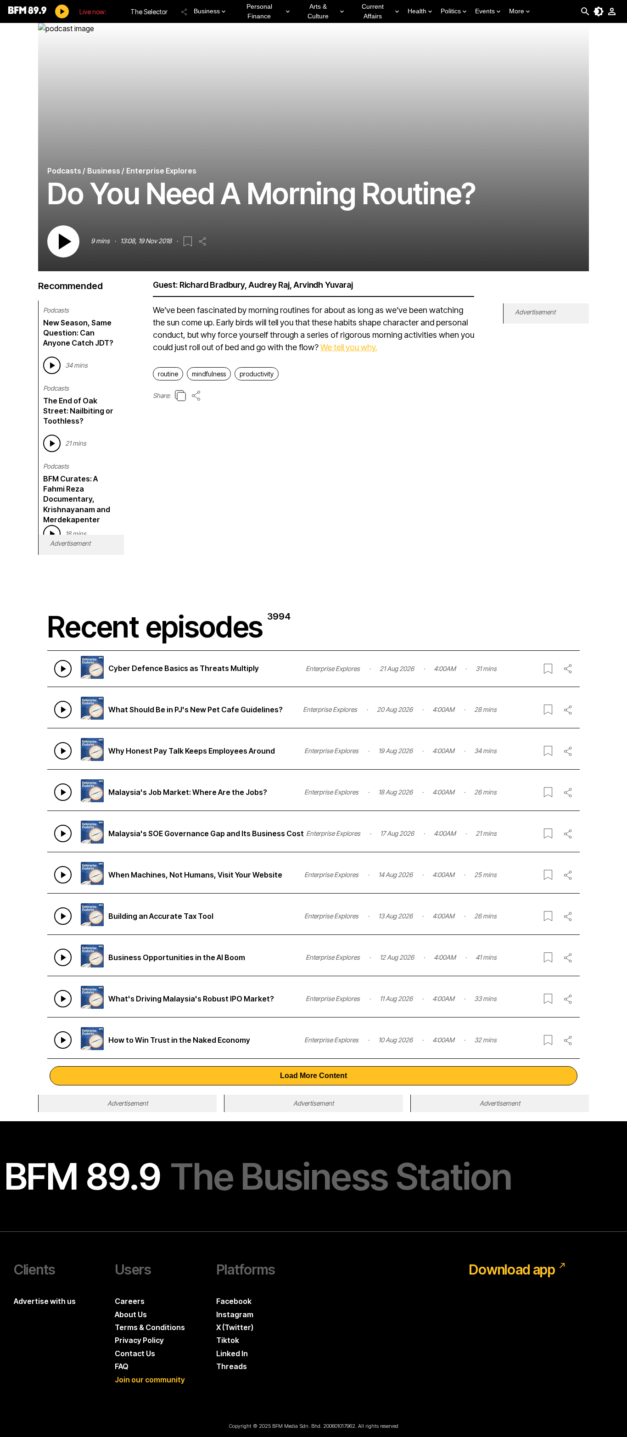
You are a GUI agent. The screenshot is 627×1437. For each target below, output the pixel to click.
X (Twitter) (234, 1327)
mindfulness (209, 374)
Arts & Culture (318, 11)
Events (485, 11)
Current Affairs (373, 11)
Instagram (234, 1314)
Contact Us (135, 1353)
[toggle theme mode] (598, 11)
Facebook (234, 1301)
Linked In (232, 1353)
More (516, 11)
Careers (130, 1301)
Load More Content (313, 1075)
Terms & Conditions (150, 1327)
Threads (231, 1366)
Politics (451, 11)
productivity (257, 374)
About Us (131, 1314)
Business (207, 11)
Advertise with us (45, 1301)
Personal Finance (259, 11)
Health (417, 11)
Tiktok (227, 1340)
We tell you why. (348, 347)
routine (168, 374)
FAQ (122, 1366)
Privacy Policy (139, 1340)
